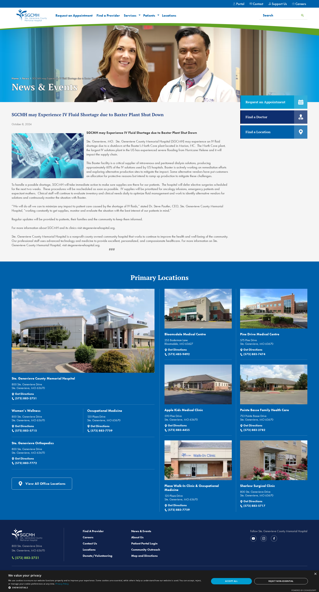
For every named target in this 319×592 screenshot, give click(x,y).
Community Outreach (145, 549)
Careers (88, 537)
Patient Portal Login (144, 543)
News (25, 78)
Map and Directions (144, 556)
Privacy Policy (62, 583)
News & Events (141, 531)
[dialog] (159, 581)
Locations (169, 15)
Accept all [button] (231, 581)
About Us (137, 537)
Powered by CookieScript (303, 590)
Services (130, 15)
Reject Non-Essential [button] (280, 581)
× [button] (315, 574)
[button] (139, 15)
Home (15, 78)
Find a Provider (108, 15)
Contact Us (90, 543)
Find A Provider (93, 531)
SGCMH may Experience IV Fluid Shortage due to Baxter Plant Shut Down (70, 78)
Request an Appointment (74, 15)
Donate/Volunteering (97, 556)
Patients (149, 15)
